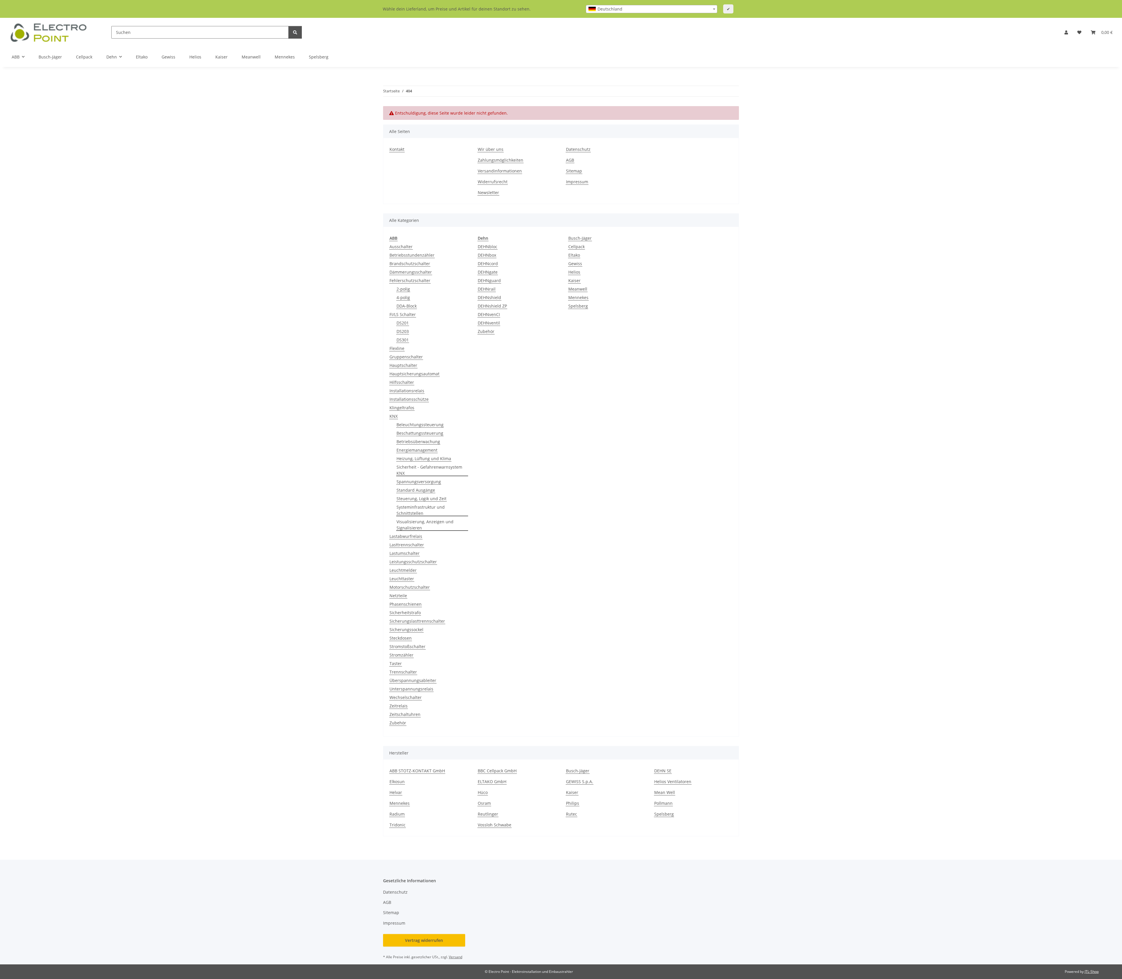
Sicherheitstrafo (405, 612)
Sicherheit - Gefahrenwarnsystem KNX (429, 470)
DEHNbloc (487, 246)
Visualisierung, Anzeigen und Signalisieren (424, 525)
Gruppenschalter (406, 357)
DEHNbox (487, 255)
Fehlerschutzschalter (409, 280)
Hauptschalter (403, 365)
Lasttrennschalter (406, 545)
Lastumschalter (404, 553)
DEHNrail (487, 289)
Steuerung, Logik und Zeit (421, 498)
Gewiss (575, 263)
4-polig (403, 297)
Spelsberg (578, 306)
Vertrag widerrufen (424, 940)
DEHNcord (488, 263)
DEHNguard (489, 280)
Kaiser (574, 280)
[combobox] (651, 9)
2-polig (403, 289)
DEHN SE (662, 770)
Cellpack (576, 246)
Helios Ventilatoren (672, 781)
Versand (455, 956)
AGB (570, 160)
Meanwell (577, 289)
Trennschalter (403, 672)
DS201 (402, 323)
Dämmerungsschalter (410, 272)
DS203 (402, 331)
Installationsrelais (406, 390)
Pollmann (663, 803)
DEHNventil (489, 323)
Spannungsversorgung (418, 481)
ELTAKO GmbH (492, 781)
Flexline (396, 348)
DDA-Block (406, 306)
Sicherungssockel (406, 629)
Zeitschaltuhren (404, 714)
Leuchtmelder (403, 570)
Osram (484, 803)
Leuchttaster (401, 578)
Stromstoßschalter (407, 646)
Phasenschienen (405, 604)
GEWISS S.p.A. (579, 781)
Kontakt (396, 149)
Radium (397, 814)
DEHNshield (489, 297)
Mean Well (664, 792)
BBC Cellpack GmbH (497, 770)
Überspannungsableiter (412, 680)
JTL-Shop (1092, 971)
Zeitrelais (398, 706)
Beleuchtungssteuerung (420, 424)
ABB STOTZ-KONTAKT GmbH (417, 770)
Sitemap (574, 171)
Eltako (574, 255)
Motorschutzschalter (409, 587)
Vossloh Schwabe (494, 825)
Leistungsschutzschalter (413, 561)
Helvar (395, 792)
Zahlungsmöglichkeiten (500, 160)
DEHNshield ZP (492, 306)
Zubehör (397, 723)
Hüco (483, 792)
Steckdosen (400, 638)
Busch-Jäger (580, 238)
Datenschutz (578, 149)
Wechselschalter (405, 697)
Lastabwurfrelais (405, 536)
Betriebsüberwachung (418, 441)
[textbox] (651, 9)
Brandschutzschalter (409, 263)
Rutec (571, 814)
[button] (1066, 32)
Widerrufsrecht (493, 181)
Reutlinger (488, 814)
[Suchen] (295, 32)
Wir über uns (490, 149)
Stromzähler (401, 655)
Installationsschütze (409, 399)
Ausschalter (401, 246)
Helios (574, 272)
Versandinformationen (500, 171)
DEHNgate (488, 272)
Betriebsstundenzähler (411, 255)
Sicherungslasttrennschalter (417, 621)
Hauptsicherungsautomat (414, 374)
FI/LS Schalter (402, 314)
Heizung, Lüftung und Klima (423, 458)
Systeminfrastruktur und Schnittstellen (420, 510)
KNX (393, 416)
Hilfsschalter (401, 382)
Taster (395, 663)
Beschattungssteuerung (419, 433)
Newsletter (488, 192)
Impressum (577, 181)
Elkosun (397, 781)
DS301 (402, 340)
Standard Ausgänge (415, 490)
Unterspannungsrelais (411, 689)
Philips (572, 803)
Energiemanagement (416, 450)
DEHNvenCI (489, 314)
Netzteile (398, 595)
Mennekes (578, 297)
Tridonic (397, 825)
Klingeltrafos (401, 407)
